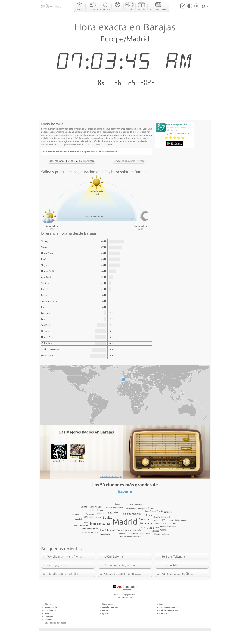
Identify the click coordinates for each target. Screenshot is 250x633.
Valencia (146, 523)
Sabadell (78, 519)
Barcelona (100, 523)
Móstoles (150, 508)
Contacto (163, 613)
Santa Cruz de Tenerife (154, 511)
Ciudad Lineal (144, 534)
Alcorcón (75, 514)
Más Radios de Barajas (111, 476)
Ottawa (45, 331)
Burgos (173, 523)
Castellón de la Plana (90, 533)
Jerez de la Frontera (178, 520)
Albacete (155, 531)
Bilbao (150, 527)
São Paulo (46, 325)
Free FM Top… (77, 461)
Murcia (148, 515)
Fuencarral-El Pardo (90, 528)
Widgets (106, 610)
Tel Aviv (45, 283)
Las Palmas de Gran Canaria (115, 530)
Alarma (48, 604)
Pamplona (90, 514)
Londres (45, 313)
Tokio (44, 247)
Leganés (93, 510)
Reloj (47, 613)
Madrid (125, 521)
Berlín (44, 295)
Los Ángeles (47, 355)
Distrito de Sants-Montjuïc (91, 507)
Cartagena (133, 533)
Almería (163, 530)
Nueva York (47, 337)
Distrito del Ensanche (162, 517)
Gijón (163, 520)
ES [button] (203, 6)
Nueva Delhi (47, 271)
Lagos (44, 319)
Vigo (116, 512)
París (43, 307)
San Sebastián (136, 505)
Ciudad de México (50, 349)
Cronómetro (50, 610)
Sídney (44, 241)
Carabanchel (89, 517)
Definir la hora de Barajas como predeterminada (71, 161)
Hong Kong (47, 253)
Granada (164, 524)
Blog (161, 604)
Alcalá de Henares (81, 525)
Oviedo (100, 510)
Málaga (109, 512)
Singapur (45, 265)
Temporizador (51, 607)
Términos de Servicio (168, 607)
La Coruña (137, 530)
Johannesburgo (49, 301)
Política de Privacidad (169, 610)
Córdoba (156, 521)
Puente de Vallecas (168, 526)
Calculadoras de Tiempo (55, 623)
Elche (157, 528)
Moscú (44, 289)
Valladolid (101, 513)
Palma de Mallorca (131, 513)
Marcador (49, 620)
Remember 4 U (59, 461)
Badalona (122, 534)
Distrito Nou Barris (161, 534)
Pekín (44, 259)
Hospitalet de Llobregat (135, 509)
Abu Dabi (46, 277)
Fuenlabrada (105, 534)
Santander (168, 512)
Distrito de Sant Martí (114, 508)
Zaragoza (143, 519)
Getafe (117, 504)
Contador (49, 617)
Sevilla (107, 517)
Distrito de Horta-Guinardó (131, 536)
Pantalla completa (110, 607)
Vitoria (85, 523)
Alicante (98, 518)
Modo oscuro (108, 604)
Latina (142, 527)
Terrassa (157, 524)
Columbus (46, 343)
